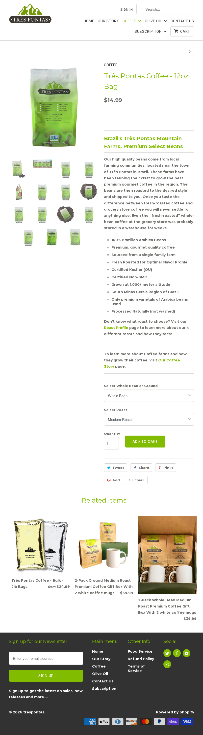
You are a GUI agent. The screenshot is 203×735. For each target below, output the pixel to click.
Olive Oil (154, 21)
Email (139, 480)
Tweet (118, 468)
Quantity (112, 434)
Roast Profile (116, 327)
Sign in (126, 9)
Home (89, 21)
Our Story (108, 21)
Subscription (149, 31)
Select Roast (115, 410)
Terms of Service (136, 668)
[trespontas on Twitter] (167, 653)
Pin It (168, 468)
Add (116, 480)
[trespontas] (30, 14)
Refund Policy (141, 659)
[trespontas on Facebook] (177, 653)
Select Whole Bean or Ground (131, 386)
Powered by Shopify (175, 712)
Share (144, 468)
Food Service (140, 651)
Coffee (130, 21)
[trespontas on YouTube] (186, 653)
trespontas (33, 712)
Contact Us (182, 21)
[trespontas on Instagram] (167, 664)
